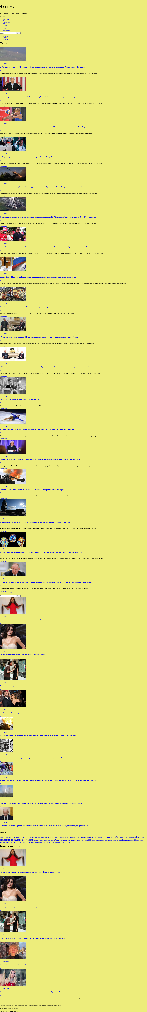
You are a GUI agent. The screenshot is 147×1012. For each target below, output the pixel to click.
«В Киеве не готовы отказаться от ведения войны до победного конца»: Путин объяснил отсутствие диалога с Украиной (44, 367)
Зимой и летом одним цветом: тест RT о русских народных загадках (25, 307)
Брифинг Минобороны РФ (89, 837)
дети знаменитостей (58, 842)
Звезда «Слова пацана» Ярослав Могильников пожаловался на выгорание (28, 965)
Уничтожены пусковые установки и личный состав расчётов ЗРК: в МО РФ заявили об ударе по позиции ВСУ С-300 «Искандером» (49, 217)
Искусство (109, 840)
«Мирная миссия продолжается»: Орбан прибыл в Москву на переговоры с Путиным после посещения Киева (40, 459)
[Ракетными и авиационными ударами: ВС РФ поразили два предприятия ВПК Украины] (13, 483)
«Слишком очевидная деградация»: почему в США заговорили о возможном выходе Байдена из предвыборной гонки (44, 826)
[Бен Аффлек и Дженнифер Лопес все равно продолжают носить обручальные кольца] (13, 706)
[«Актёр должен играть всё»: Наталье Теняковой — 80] (13, 393)
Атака (64, 837)
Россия (23, 842)
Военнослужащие (49, 840)
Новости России (11, 842)
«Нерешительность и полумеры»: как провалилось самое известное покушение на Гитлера (33, 758)
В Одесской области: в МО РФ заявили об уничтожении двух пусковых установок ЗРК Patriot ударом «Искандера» (42, 67)
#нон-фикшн (40, 837)
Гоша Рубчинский (84, 840)
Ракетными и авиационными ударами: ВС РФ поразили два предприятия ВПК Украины (33, 490)
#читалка (50, 837)
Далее (12, 593)
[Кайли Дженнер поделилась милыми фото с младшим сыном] (13, 648)
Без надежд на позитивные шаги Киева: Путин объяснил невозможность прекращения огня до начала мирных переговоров (46, 582)
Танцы (5, 25)
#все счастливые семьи (20, 837)
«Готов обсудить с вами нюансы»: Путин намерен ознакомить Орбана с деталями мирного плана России (39, 337)
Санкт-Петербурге (35, 842)
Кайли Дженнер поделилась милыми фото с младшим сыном (22, 655)
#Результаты (6, 837)
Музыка (5, 24)
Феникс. (7, 6)
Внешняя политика (132, 837)
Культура (6, 19)
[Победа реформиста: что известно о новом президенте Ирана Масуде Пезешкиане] (13, 150)
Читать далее (3, 76)
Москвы (2, 842)
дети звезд (48, 842)
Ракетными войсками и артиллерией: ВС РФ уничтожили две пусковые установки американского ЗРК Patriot (41, 803)
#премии (45, 837)
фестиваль (67, 842)
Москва (132, 840)
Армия (61, 837)
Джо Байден (100, 840)
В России (107, 837)
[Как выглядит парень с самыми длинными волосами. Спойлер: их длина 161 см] (13, 613)
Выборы (78, 840)
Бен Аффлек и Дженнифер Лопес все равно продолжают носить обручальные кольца (31, 713)
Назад (1, 593)
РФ (20, 842)
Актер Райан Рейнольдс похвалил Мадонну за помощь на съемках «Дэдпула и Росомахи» (33, 992)
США (28, 842)
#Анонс (1, 837)
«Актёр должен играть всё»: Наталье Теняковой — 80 (20, 399)
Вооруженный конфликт (65, 840)
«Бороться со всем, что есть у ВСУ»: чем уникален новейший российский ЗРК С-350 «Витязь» (35, 522)
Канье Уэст (115, 840)
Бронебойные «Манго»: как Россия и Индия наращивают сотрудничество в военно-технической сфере (38, 277)
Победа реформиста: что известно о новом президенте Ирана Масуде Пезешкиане (30, 157)
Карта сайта (6, 30)
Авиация (56, 837)
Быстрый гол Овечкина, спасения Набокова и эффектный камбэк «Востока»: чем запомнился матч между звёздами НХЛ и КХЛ (48, 780)
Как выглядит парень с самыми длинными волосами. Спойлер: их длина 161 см (30, 620)
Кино (5, 21)
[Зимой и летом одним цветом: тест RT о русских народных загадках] (13, 300)
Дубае (104, 840)
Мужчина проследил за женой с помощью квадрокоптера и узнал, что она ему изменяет (32, 686)
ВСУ (114, 837)
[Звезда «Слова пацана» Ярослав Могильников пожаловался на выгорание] (13, 958)
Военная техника (38, 840)
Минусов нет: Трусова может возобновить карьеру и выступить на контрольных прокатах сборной (37, 429)
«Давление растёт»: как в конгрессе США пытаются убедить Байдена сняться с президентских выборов (38, 97)
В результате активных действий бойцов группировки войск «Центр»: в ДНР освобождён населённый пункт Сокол (43, 187)
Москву (142, 840)
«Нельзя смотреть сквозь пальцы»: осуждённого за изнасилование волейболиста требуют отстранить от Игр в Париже (44, 127)
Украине (43, 842)
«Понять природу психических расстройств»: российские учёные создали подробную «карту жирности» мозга (41, 552)
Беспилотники (72, 837)
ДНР (90, 840)
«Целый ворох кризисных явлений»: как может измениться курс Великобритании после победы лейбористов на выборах (45, 247)
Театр (5, 27)
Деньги (93, 840)
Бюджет (100, 837)
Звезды (5, 28)
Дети (97, 840)
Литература (6, 22)
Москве (137, 840)
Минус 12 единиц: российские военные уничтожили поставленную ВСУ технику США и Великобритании (39, 735)
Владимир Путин (122, 837)
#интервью (33, 837)
